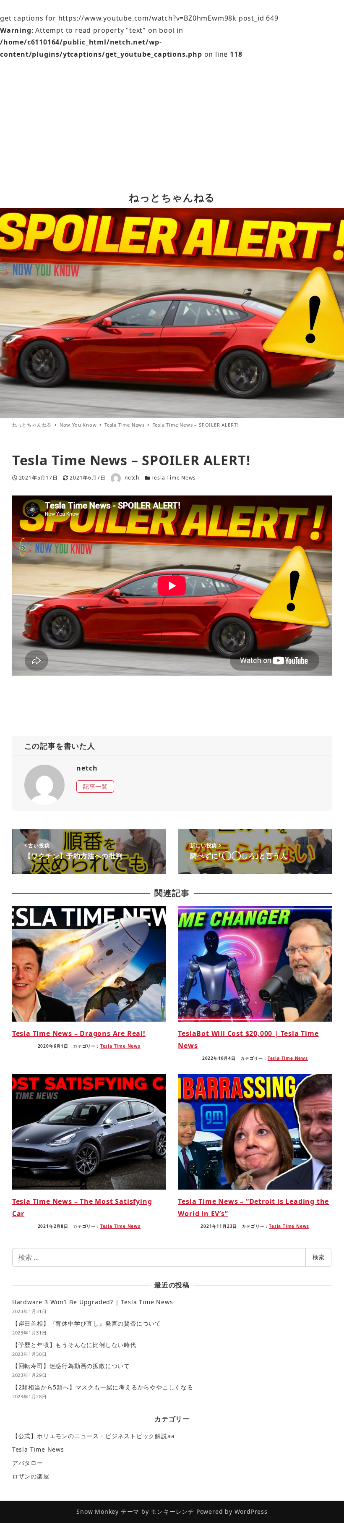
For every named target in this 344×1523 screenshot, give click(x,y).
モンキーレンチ (172, 1511)
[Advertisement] (172, 123)
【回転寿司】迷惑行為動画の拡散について (71, 1366)
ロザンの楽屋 (31, 1476)
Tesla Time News (173, 477)
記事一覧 (95, 786)
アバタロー (27, 1463)
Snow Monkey (97, 1511)
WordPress (251, 1511)
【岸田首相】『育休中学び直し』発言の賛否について (86, 1323)
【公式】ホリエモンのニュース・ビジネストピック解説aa (93, 1436)
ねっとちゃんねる (172, 197)
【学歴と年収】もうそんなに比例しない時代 (74, 1345)
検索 (318, 1257)
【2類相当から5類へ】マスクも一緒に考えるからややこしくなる (102, 1387)
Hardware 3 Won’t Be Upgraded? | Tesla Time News (92, 1302)
